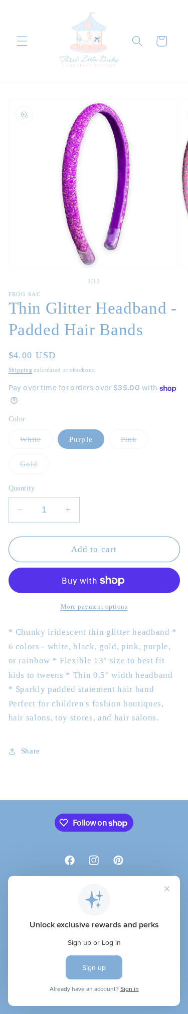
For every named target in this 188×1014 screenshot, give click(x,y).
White (36, 441)
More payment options (94, 606)
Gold (34, 466)
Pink (134, 441)
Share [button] (30, 750)
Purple (81, 439)
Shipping (21, 370)
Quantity (22, 488)
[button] (22, 41)
